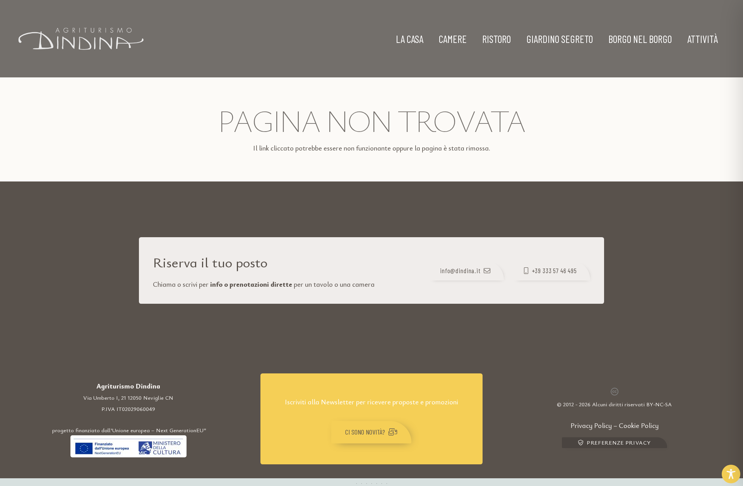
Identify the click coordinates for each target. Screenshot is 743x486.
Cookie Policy (639, 425)
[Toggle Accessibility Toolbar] (731, 474)
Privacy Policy (591, 425)
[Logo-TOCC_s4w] (128, 446)
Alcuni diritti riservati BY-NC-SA (632, 404)
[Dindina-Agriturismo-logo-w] (80, 38)
